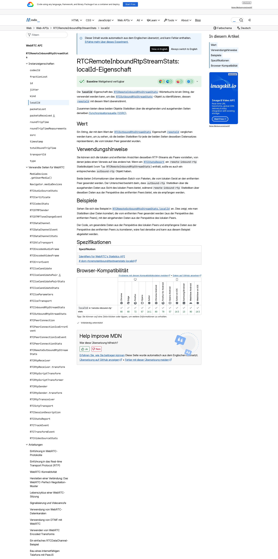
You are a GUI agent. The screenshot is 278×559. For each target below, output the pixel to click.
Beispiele (216, 55)
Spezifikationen (220, 60)
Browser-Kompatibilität (224, 65)
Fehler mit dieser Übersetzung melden (147, 359)
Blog (198, 20)
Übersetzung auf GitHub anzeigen (99, 359)
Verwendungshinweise (224, 50)
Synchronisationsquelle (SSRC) (107, 113)
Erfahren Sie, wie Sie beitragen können (102, 355)
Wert (213, 44)
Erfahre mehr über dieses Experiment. (106, 41)
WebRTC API (34, 45)
